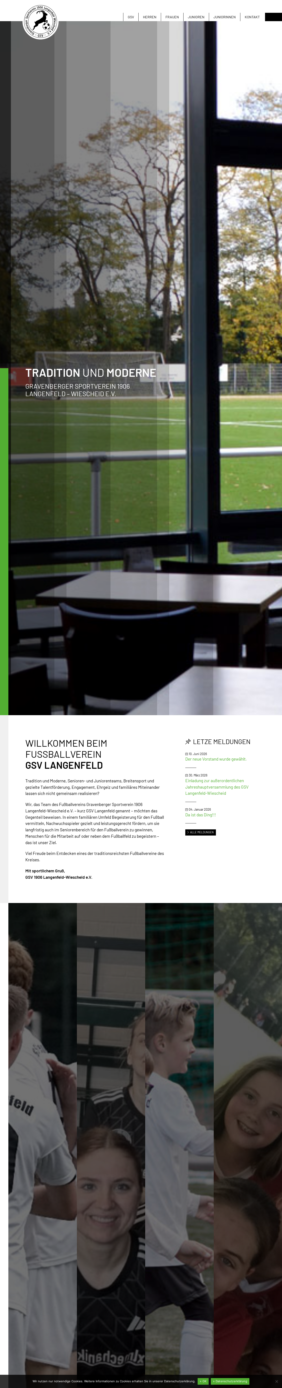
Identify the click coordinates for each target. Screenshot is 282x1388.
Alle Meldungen (202, 832)
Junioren (196, 17)
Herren (149, 17)
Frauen (172, 17)
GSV (131, 17)
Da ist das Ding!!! (200, 814)
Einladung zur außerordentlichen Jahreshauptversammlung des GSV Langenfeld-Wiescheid (217, 787)
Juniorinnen (224, 17)
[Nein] (276, 1381)
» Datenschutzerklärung (230, 1381)
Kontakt (252, 17)
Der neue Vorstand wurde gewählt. (216, 758)
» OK (203, 1381)
